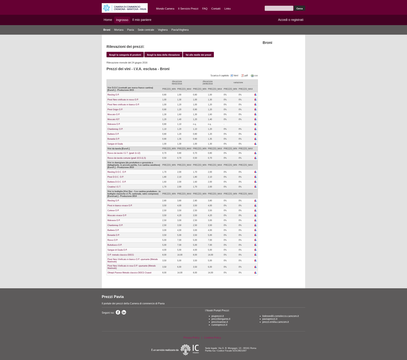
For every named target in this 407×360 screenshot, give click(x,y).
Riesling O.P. (113, 94)
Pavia (130, 29)
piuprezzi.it (217, 316)
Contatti (216, 8)
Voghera (163, 29)
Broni (106, 29)
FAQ (204, 8)
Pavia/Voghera (180, 29)
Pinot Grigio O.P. (115, 109)
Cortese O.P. (113, 210)
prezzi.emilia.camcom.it (275, 322)
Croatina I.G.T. (114, 187)
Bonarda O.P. (113, 139)
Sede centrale (146, 29)
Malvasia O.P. (113, 124)
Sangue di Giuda (115, 144)
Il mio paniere (141, 19)
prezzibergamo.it (220, 319)
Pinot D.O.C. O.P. (115, 177)
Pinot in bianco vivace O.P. (119, 205)
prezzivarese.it (219, 322)
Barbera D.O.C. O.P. (116, 182)
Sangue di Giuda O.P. (117, 250)
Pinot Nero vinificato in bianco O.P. (123, 104)
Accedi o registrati (290, 19)
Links (227, 8)
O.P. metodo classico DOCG (120, 255)
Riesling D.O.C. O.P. (116, 172)
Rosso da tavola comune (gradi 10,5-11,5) (126, 158)
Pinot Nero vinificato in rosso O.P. (123, 99)
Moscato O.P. (113, 114)
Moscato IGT (113, 119)
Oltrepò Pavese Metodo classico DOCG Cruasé (129, 272)
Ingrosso (122, 20)
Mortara (118, 29)
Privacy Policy (191, 337)
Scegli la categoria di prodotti (125, 54)
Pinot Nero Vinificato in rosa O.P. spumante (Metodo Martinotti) (131, 267)
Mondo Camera (165, 8)
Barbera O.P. (113, 134)
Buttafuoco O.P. (114, 245)
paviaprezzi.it (269, 319)
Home (108, 19)
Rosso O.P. (112, 240)
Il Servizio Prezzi (188, 8)
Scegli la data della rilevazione (163, 54)
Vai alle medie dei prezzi (198, 54)
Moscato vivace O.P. (117, 215)
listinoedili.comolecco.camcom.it (280, 316)
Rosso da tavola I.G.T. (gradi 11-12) (123, 153)
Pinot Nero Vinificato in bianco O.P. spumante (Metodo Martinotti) (132, 260)
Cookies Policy (212, 337)
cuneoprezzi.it (219, 324)
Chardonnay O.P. (115, 129)
